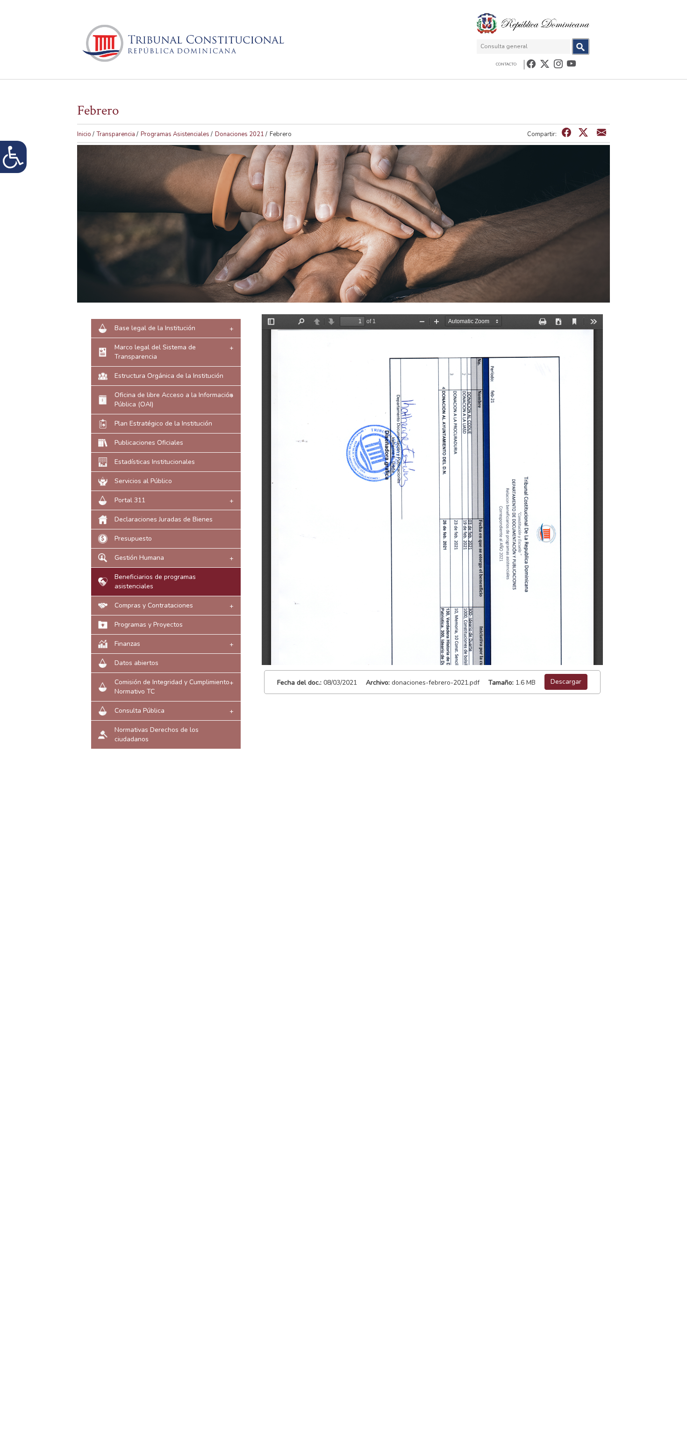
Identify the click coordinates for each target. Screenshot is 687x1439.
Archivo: (378, 682)
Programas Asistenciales (175, 134)
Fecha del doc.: (299, 682)
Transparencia (116, 134)
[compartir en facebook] (566, 133)
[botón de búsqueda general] (580, 46)
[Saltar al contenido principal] (184, 43)
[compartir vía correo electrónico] (601, 133)
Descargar (566, 681)
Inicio (84, 134)
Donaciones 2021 (239, 134)
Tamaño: (501, 682)
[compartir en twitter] (583, 133)
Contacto (506, 64)
